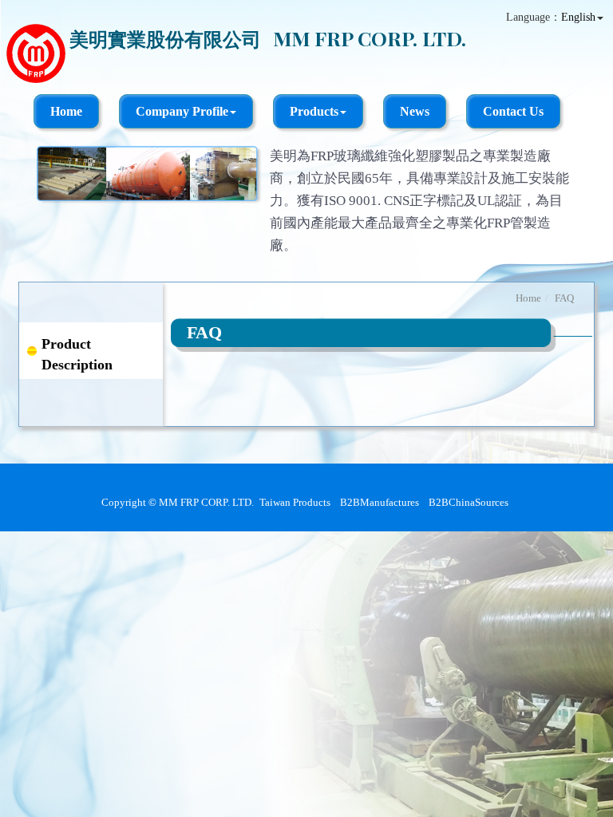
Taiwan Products (294, 502)
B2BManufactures (379, 502)
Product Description (77, 354)
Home (66, 111)
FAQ (564, 298)
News (414, 111)
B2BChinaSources (468, 502)
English (578, 17)
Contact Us (513, 111)
